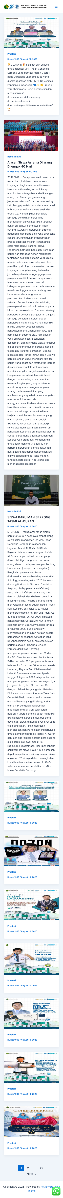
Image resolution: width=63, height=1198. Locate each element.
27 (41, 1168)
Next (31, 1174)
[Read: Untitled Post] (31, 32)
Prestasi (11, 54)
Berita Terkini (14, 156)
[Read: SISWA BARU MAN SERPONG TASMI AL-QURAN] (31, 490)
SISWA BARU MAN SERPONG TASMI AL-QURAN (29, 519)
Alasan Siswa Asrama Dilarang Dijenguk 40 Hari (29, 164)
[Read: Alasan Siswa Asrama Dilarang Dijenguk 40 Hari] (31, 135)
